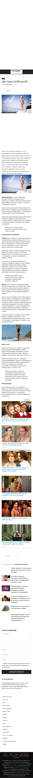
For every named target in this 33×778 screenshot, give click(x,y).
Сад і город (6, 732)
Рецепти (5, 720)
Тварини (5, 738)
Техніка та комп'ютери (9, 741)
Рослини (5, 729)
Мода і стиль (6, 711)
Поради (5, 717)
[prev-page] (15, 625)
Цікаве (4, 744)
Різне (8, 76)
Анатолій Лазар (7, 84)
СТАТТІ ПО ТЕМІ (7, 564)
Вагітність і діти (7, 696)
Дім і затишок (6, 705)
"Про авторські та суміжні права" (17, 764)
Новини (5, 714)
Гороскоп (5, 699)
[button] (3, 72)
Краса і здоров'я (7, 708)
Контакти (16, 757)
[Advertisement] (16, 17)
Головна (5, 754)
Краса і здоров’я (24, 754)
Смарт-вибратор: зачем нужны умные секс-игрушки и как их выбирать (21, 570)
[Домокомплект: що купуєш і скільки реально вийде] (6, 608)
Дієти (4, 702)
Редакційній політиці (12, 765)
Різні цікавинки (7, 726)
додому (4, 76)
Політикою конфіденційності (22, 772)
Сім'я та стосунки (8, 735)
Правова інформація (24, 756)
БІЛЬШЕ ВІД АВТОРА (21, 564)
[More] (21, 90)
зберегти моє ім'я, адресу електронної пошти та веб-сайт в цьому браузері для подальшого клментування (16, 665)
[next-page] (17, 625)
